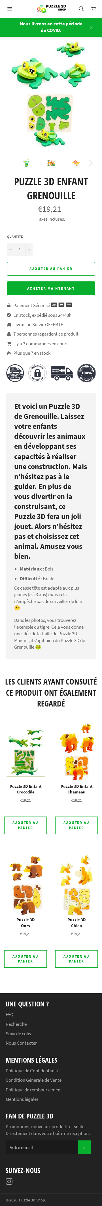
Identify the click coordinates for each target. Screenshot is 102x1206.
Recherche (16, 1024)
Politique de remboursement (34, 1090)
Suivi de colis (18, 1033)
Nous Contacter (21, 1043)
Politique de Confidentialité (33, 1070)
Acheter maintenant (51, 288)
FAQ (9, 1014)
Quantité (15, 236)
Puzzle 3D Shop (32, 1200)
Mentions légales (22, 1099)
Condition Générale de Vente (33, 1080)
